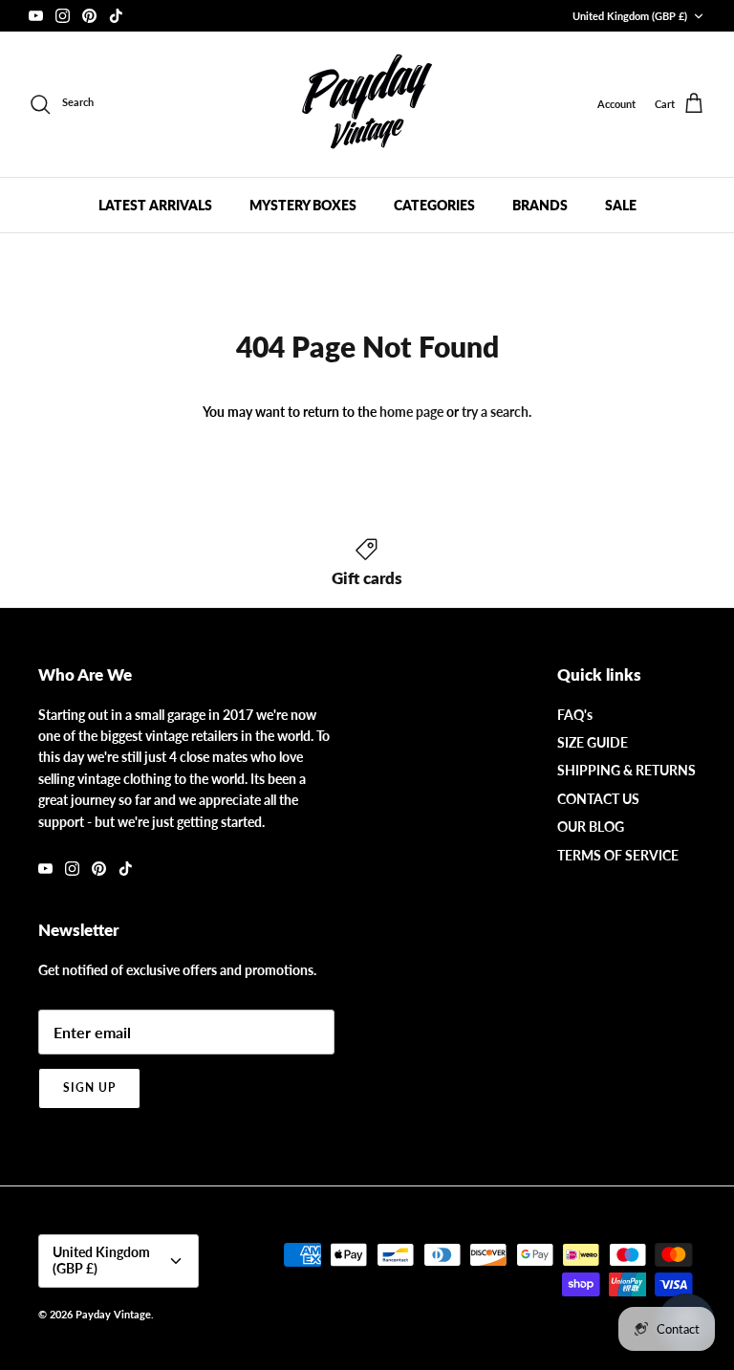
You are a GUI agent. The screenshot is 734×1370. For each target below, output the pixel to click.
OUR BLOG (590, 826)
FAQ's (575, 715)
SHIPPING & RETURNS (626, 770)
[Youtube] (36, 16)
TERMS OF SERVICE (618, 855)
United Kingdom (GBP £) (629, 16)
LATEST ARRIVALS (155, 205)
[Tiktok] (116, 16)
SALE (621, 205)
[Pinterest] (89, 16)
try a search (495, 411)
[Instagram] (62, 16)
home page (411, 411)
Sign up (89, 1087)
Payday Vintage (113, 1314)
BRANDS (540, 205)
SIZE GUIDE (592, 742)
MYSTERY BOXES (302, 205)
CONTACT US (598, 799)
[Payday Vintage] (367, 104)
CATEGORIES (434, 205)
